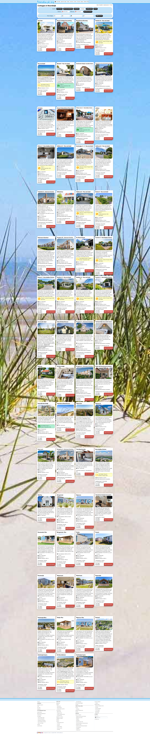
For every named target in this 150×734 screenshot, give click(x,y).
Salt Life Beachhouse (62, 321)
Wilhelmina (60, 192)
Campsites (76, 8)
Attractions (58, 710)
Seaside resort (40, 704)
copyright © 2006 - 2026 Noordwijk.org (56, 732)
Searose (40, 366)
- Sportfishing (78, 701)
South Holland (97, 701)
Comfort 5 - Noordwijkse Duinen (103, 277)
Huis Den (40, 20)
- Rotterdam (97, 711)
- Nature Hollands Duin (99, 705)
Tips (38, 706)
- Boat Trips (58, 711)
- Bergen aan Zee (79, 717)
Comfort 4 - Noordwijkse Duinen (103, 237)
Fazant (97, 532)
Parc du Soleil (41, 63)
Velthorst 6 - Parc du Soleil (102, 146)
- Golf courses (59, 727)
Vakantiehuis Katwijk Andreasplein (103, 494)
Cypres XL (98, 403)
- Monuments (59, 707)
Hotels (95, 8)
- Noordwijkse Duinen (41, 721)
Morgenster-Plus (61, 532)
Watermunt (60, 575)
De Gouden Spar (42, 321)
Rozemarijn (41, 575)
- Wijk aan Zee (78, 724)
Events (75, 1)
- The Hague (97, 709)
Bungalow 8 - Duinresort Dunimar (65, 449)
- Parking (77, 708)
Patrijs (78, 532)
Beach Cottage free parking (64, 20)
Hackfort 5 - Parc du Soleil (64, 277)
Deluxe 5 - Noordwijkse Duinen (46, 277)
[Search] (88, 2)
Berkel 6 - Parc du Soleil (63, 63)
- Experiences (59, 715)
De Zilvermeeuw (80, 237)
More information (51, 49)
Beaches (58, 703)
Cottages (82, 8)
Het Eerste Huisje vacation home (84, 63)
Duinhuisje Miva (42, 617)
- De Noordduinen (40, 718)
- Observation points (60, 708)
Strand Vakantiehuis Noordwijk (65, 108)
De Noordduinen (61, 655)
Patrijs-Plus (60, 617)
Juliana (97, 108)
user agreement (45, 732)
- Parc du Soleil (40, 723)
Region (82, 1)
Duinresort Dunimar (43, 237)
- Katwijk (96, 707)
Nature (57, 719)
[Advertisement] (72, 58)
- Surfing (58, 729)
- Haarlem (78, 728)
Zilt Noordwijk (60, 366)
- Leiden (96, 703)
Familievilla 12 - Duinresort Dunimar (46, 191)
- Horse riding (59, 726)
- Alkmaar (77, 720)
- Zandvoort (78, 729)
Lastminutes (39, 725)
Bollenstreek (97, 704)
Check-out (72, 11)
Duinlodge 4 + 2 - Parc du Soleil (84, 146)
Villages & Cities (59, 718)
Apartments (59, 8)
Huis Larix (40, 449)
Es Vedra (40, 108)
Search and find (89, 11)
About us (96, 715)
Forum (77, 711)
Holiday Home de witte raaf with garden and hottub (103, 63)
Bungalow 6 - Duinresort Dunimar (84, 366)
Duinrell (97, 617)
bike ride (46, 77)
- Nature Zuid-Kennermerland (81, 725)
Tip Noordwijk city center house (103, 321)
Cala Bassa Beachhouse (63, 403)
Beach (68, 1)
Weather (85, 1)
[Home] (55, 2)
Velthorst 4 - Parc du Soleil (64, 146)
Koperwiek (98, 575)
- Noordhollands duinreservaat (82, 723)
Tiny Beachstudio (81, 449)
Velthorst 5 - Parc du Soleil (83, 192)
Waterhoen (79, 575)
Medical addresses (79, 710)
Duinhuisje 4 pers (81, 655)
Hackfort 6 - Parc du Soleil (102, 20)
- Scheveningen (98, 708)
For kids (38, 707)
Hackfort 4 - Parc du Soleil (83, 277)
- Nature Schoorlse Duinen (81, 716)
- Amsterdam (78, 727)
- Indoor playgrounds (60, 714)
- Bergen (77, 718)
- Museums (58, 706)
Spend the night (64, 1)
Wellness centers (59, 717)
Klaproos (78, 495)
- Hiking (58, 725)
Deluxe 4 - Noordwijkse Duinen (46, 146)
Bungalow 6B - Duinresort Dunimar (65, 237)
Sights (57, 704)
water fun (107, 636)
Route (77, 707)
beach (81, 421)
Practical (78, 1)
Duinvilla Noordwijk (43, 403)
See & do (71, 1)
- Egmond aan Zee (79, 721)
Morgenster (60, 495)
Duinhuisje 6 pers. (43, 655)
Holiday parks (89, 8)
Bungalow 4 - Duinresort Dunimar (84, 321)
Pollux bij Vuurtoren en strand (103, 366)
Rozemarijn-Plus (42, 532)
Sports (57, 721)
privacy (50, 732)
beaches (43, 78)
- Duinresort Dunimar (41, 720)
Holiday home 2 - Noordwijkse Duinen (84, 107)
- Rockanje (97, 712)
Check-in (59, 11)
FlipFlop (40, 495)
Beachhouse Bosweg (82, 20)
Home (38, 701)
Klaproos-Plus (80, 617)
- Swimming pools (60, 722)
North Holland (78, 714)
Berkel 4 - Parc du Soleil (101, 192)
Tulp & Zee (79, 403)
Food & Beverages (79, 703)
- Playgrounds (59, 712)
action (99, 636)
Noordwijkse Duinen (100, 449)
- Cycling (58, 723)
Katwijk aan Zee (64, 671)
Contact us (97, 719)
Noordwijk (58, 1)
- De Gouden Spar (40, 717)
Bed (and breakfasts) (68, 8)
